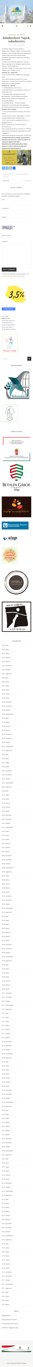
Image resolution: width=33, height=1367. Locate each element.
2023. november (7, 738)
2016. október (6, 1049)
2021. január (5, 851)
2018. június (5, 969)
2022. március (6, 803)
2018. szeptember (7, 957)
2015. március (6, 1126)
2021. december (7, 815)
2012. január (5, 1268)
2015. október (6, 1098)
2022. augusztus (7, 787)
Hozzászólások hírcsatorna (10, 1323)
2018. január (5, 989)
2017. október (6, 1001)
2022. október (6, 779)
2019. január (5, 940)
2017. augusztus (7, 1009)
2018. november (7, 948)
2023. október (6, 742)
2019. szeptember (7, 908)
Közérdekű (21, 35)
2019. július (5, 916)
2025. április (5, 690)
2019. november (7, 900)
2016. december (7, 1041)
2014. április (5, 1171)
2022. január (5, 811)
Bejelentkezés (6, 1315)
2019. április (5, 928)
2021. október (6, 823)
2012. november (7, 1227)
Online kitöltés (8, 309)
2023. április (5, 766)
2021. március (6, 843)
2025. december (7, 665)
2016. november (7, 1045)
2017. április (5, 1025)
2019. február (6, 936)
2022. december (7, 771)
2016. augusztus (7, 1058)
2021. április (5, 839)
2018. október (6, 952)
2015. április (5, 1122)
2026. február (6, 661)
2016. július (5, 1062)
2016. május (5, 1070)
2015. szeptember (7, 1102)
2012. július (5, 1244)
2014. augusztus (7, 1155)
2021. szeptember (7, 827)
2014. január (5, 1179)
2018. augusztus (7, 961)
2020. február (6, 888)
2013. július (5, 1199)
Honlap (4, 217)
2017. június (5, 1017)
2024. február (6, 730)
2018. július (5, 965)
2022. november (7, 775)
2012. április (5, 1256)
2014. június (5, 1163)
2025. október (6, 669)
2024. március (6, 726)
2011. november (7, 1276)
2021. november (7, 819)
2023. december (7, 734)
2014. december (7, 1138)
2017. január (5, 1037)
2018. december (7, 944)
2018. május (5, 973)
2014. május (5, 1167)
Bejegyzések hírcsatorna (9, 1319)
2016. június (5, 1066)
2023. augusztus (7, 750)
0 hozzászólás (27, 180)
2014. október (6, 1147)
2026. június (5, 649)
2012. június (5, 1248)
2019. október (6, 904)
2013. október (6, 1187)
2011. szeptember (7, 1284)
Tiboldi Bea (6, 180)
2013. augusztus (7, 1195)
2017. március (6, 1029)
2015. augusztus (7, 1106)
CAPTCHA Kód (6, 235)
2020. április (5, 880)
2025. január (5, 698)
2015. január (5, 1134)
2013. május (5, 1207)
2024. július (5, 718)
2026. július (5, 645)
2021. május (5, 835)
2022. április (5, 799)
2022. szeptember (7, 783)
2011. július (5, 1292)
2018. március (6, 981)
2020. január (5, 892)
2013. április (5, 1211)
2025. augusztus (7, 673)
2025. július (5, 678)
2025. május (5, 686)
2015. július (5, 1110)
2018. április (5, 977)
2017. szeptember (7, 1005)
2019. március (6, 932)
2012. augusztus (7, 1240)
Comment (5, 241)
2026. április (5, 653)
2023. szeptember (7, 746)
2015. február (6, 1130)
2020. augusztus (7, 872)
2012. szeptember (7, 1235)
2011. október (6, 1280)
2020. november (7, 859)
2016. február (6, 1082)
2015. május (5, 1118)
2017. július (5, 1013)
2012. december (7, 1223)
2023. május (5, 762)
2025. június (5, 682)
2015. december (7, 1090)
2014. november (7, 1142)
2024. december (7, 702)
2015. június (5, 1114)
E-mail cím (5, 208)
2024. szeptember (7, 714)
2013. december (7, 1183)
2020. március (6, 884)
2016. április (5, 1074)
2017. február (6, 1033)
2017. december (7, 993)
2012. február (6, 1264)
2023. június (5, 758)
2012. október (6, 1231)
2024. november (7, 706)
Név (3, 199)
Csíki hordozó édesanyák (22, 174)
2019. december (7, 896)
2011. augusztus (7, 1288)
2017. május (5, 1021)
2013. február (6, 1219)
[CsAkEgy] (16, 11)
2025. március (6, 694)
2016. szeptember (7, 1054)
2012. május (5, 1252)
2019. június (5, 920)
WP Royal (23, 1363)
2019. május (5, 924)
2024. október (6, 710)
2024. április (5, 722)
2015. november (7, 1094)
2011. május (5, 1300)
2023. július (5, 754)
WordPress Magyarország (10, 1328)
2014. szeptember (7, 1151)
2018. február (6, 985)
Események (12, 35)
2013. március (6, 1215)
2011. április (5, 1304)
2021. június (5, 831)
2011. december (7, 1272)
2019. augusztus (7, 912)
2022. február (6, 807)
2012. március (6, 1260)
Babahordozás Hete (8, 174)
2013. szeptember (7, 1191)
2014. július (5, 1159)
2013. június (5, 1203)
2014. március (6, 1175)
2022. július (5, 791)
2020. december (7, 855)
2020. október (6, 864)
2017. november (7, 997)
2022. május (5, 795)
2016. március (6, 1078)
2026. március (6, 657)
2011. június (5, 1296)
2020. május (5, 876)
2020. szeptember (7, 868)
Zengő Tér (5, 176)
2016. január (5, 1086)
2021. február (6, 847)
